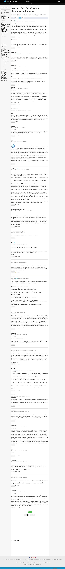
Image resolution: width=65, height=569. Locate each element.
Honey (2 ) (2, 51)
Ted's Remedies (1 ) (4, 73)
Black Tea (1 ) (3, 35)
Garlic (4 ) (2, 47)
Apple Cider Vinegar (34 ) (4, 13)
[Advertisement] (29, 529)
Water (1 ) (2, 76)
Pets (14, 3)
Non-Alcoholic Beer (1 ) (4, 58)
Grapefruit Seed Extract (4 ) (5, 17)
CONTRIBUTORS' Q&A (4, 80)
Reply (13, 47)
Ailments (10, 3)
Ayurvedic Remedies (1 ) (4, 32)
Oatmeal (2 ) (3, 59)
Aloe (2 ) (2, 22)
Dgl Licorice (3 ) (3, 44)
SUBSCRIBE (58, 1)
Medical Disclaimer (34, 562)
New (20, 17)
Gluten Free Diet (3, 49)
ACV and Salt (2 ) (3, 21)
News (22, 3)
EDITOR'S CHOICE (3, 10)
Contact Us (33, 3)
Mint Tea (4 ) (3, 55)
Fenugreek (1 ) (3, 46)
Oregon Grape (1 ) (3, 60)
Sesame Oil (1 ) (3, 69)
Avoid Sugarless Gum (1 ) (4, 30)
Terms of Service (39, 562)
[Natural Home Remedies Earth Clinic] (5, 1)
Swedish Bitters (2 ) (4, 72)
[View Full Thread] (15, 20)
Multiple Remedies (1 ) (4, 56)
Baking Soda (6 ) (3, 14)
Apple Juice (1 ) (3, 28)
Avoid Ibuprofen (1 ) (4, 29)
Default (17, 17)
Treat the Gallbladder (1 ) (4, 74)
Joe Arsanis (17, 53)
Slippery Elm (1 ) (3, 70)
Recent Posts (27, 3)
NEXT (29, 511)
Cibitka (16, 370)
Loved (24, 17)
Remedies (5, 3)
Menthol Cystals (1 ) (4, 54)
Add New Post (15, 1)
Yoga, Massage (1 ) (4, 78)
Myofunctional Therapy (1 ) (5, 57)
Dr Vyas (16, 278)
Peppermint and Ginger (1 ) (5, 61)
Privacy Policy (45, 562)
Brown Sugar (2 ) (3, 36)
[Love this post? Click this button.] (17, 60)
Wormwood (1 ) (3, 77)
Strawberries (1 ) (3, 71)
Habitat (18, 3)
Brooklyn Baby (18, 21)
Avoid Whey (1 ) (3, 31)
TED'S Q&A (2, 81)
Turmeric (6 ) (3, 15)
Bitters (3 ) (2, 34)
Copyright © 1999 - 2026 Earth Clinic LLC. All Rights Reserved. (32, 564)
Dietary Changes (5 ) (4, 16)
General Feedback (3, 48)
